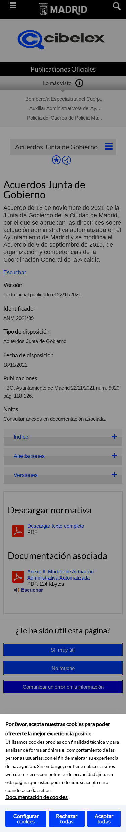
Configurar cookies (26, 818)
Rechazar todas (66, 818)
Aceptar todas (104, 818)
